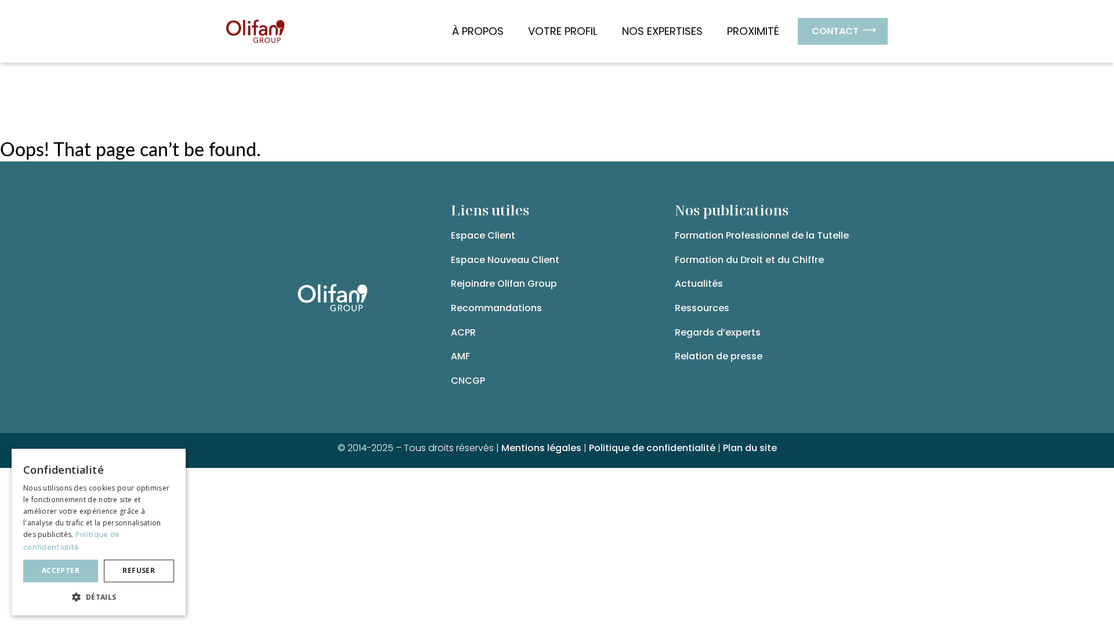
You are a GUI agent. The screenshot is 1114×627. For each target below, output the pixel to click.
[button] (98, 597)
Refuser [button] (138, 570)
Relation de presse (718, 356)
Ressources (702, 308)
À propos (478, 31)
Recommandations (496, 308)
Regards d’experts (718, 332)
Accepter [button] (60, 570)
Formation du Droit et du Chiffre (749, 259)
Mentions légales (541, 448)
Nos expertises (662, 31)
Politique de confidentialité (652, 448)
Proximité (753, 31)
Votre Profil (563, 31)
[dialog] (99, 532)
